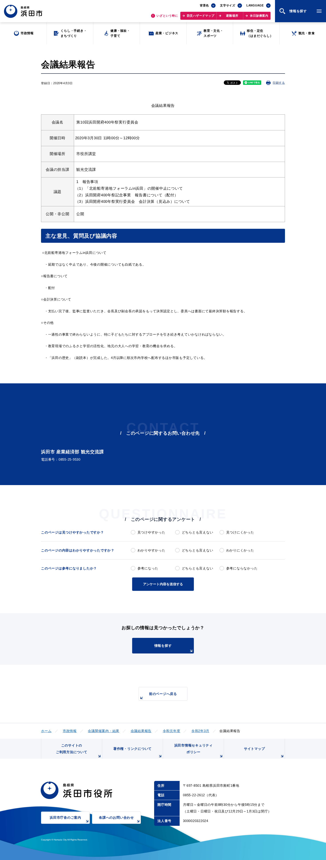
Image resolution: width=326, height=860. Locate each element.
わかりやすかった (151, 550)
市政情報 (70, 731)
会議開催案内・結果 (103, 731)
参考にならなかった (241, 568)
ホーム (46, 731)
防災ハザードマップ (200, 15)
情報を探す (163, 645)
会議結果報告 (141, 731)
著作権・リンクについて (132, 749)
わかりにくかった (240, 550)
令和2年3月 (200, 731)
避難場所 (232, 15)
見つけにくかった (240, 532)
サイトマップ (254, 749)
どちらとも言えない (197, 532)
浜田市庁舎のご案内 (65, 817)
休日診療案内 (259, 15)
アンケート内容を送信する (163, 584)
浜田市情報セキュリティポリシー (193, 748)
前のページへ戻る (163, 694)
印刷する (279, 82)
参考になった (147, 568)
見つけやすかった (151, 532)
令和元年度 (171, 731)
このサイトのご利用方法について (71, 748)
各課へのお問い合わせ (116, 817)
